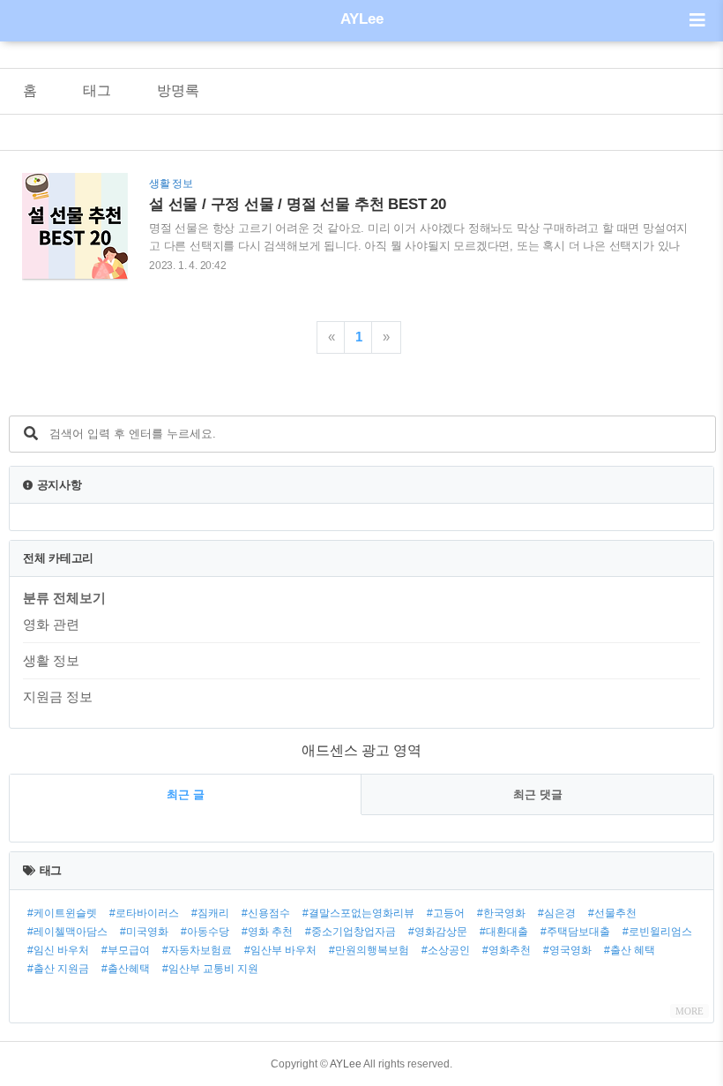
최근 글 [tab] (186, 794)
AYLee (362, 19)
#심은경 (557, 913)
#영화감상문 (437, 931)
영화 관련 (51, 624)
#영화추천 (506, 950)
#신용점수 (266, 913)
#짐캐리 (210, 913)
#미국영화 (144, 931)
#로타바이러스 (144, 913)
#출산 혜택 (629, 950)
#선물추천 (612, 913)
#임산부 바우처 (280, 950)
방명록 (178, 90)
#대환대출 (504, 931)
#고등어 (446, 913)
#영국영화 (567, 950)
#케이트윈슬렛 (62, 913)
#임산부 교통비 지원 (210, 968)
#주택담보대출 (575, 931)
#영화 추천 (267, 931)
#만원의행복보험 (369, 950)
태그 (97, 90)
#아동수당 (205, 931)
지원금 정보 (58, 696)
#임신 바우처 (58, 950)
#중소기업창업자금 (350, 931)
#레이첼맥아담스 (67, 931)
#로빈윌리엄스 (657, 931)
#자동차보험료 (197, 950)
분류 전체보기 (64, 597)
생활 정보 (51, 660)
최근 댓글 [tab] (538, 794)
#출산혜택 (125, 968)
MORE (689, 1011)
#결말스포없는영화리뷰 (358, 913)
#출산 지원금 (58, 968)
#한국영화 (501, 913)
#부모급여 (125, 950)
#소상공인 (445, 950)
